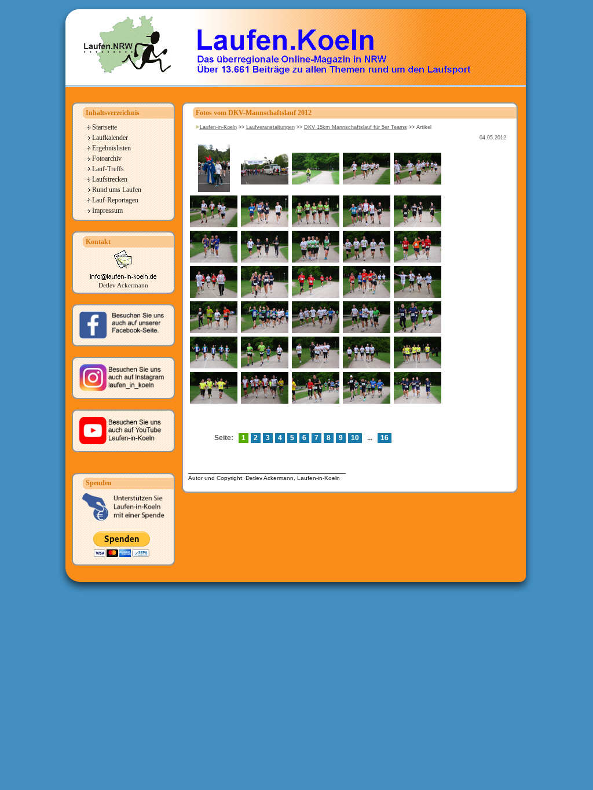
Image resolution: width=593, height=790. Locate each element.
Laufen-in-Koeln (218, 127)
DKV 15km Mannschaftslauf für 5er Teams (355, 127)
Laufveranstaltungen (270, 127)
